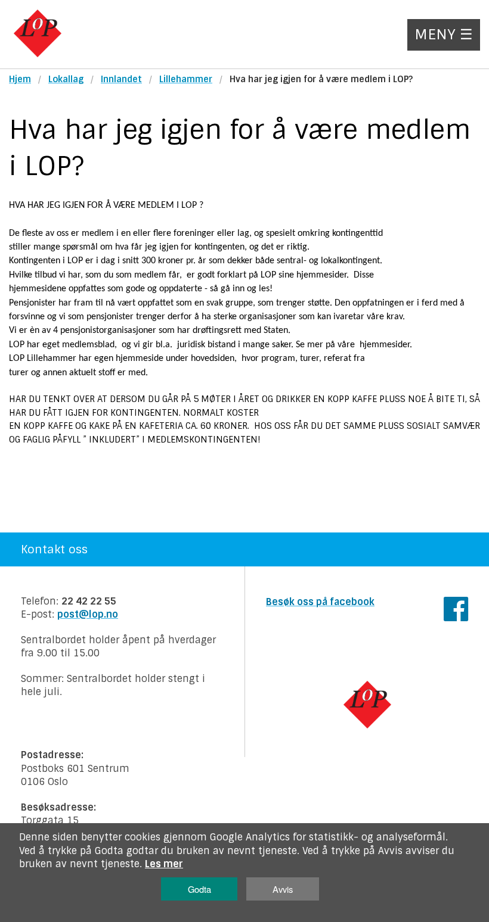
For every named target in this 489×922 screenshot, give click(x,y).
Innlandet (121, 79)
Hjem (20, 79)
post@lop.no (87, 614)
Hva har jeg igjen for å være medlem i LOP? (321, 79)
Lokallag (65, 79)
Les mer (164, 864)
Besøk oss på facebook (320, 602)
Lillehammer (185, 79)
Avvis (283, 889)
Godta (199, 889)
